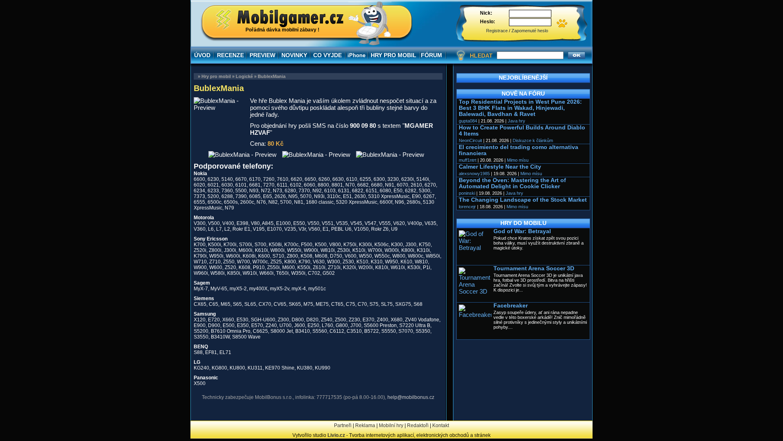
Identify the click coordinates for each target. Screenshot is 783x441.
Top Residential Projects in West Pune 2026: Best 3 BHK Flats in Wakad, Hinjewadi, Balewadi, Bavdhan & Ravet (520, 108)
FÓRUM (431, 55)
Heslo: (487, 21)
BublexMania (271, 76)
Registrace (497, 30)
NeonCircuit (470, 140)
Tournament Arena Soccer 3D (533, 268)
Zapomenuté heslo (529, 30)
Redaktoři (418, 425)
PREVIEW (262, 55)
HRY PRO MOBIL (393, 55)
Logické (244, 76)
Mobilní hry (391, 425)
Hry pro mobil (216, 76)
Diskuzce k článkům (533, 140)
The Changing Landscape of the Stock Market (523, 200)
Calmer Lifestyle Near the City (500, 167)
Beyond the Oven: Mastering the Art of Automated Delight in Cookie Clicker (512, 183)
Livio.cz (336, 435)
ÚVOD (202, 55)
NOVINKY (294, 55)
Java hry (516, 120)
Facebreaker (510, 306)
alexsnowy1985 (474, 173)
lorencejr (467, 206)
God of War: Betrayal (522, 231)
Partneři (343, 425)
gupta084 (468, 120)
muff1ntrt (467, 160)
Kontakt (440, 425)
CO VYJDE (327, 55)
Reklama (365, 425)
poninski (467, 193)
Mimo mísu (518, 160)
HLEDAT (481, 55)
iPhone (356, 55)
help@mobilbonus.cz (410, 397)
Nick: (486, 13)
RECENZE (230, 55)
